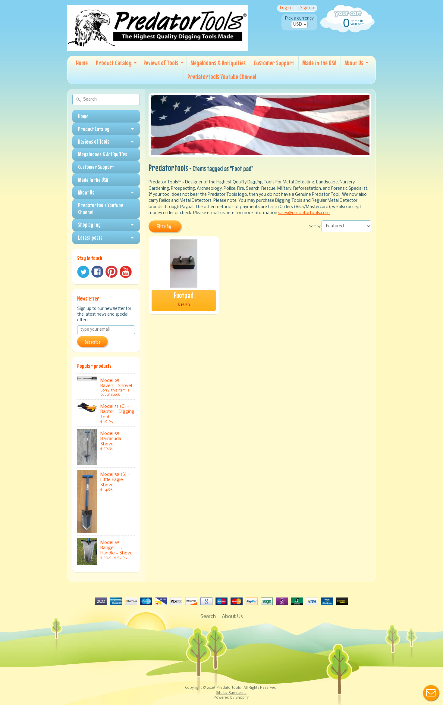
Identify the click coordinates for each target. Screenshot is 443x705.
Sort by (315, 226)
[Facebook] (97, 272)
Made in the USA (319, 63)
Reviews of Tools (160, 63)
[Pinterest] (111, 272)
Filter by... (165, 226)
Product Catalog (113, 63)
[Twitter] (83, 272)
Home (82, 63)
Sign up (307, 8)
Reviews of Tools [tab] (93, 141)
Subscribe (92, 342)
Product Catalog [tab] (93, 129)
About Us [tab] (86, 192)
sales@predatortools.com (304, 213)
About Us (353, 63)
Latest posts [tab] (90, 237)
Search (208, 616)
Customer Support (274, 63)
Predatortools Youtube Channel (221, 77)
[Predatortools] (157, 46)
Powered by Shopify (231, 698)
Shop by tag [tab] (89, 224)
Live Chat (431, 693)
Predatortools (229, 688)
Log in (285, 8)
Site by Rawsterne (231, 693)
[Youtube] (126, 272)
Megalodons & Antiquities (218, 63)
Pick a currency (299, 18)
